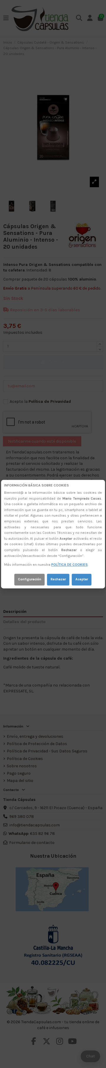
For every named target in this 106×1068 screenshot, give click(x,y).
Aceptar (81, 579)
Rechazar (58, 579)
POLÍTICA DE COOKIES (69, 565)
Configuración (29, 579)
